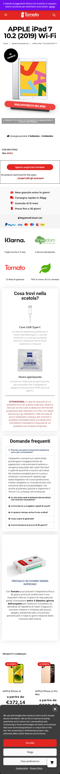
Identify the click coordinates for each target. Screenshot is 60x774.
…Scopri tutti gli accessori (30, 178)
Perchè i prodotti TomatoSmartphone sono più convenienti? (30, 451)
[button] (55, 709)
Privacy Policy (36, 768)
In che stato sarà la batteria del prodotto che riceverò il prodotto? (31, 498)
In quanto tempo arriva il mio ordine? (29, 512)
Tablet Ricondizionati (20, 43)
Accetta (30, 742)
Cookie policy (22, 768)
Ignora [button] (52, 7)
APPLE (10, 153)
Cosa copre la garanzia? (22, 518)
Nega (30, 752)
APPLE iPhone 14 (12, 691)
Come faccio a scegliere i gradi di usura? (30, 506)
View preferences (30, 761)
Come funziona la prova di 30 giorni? (29, 525)
